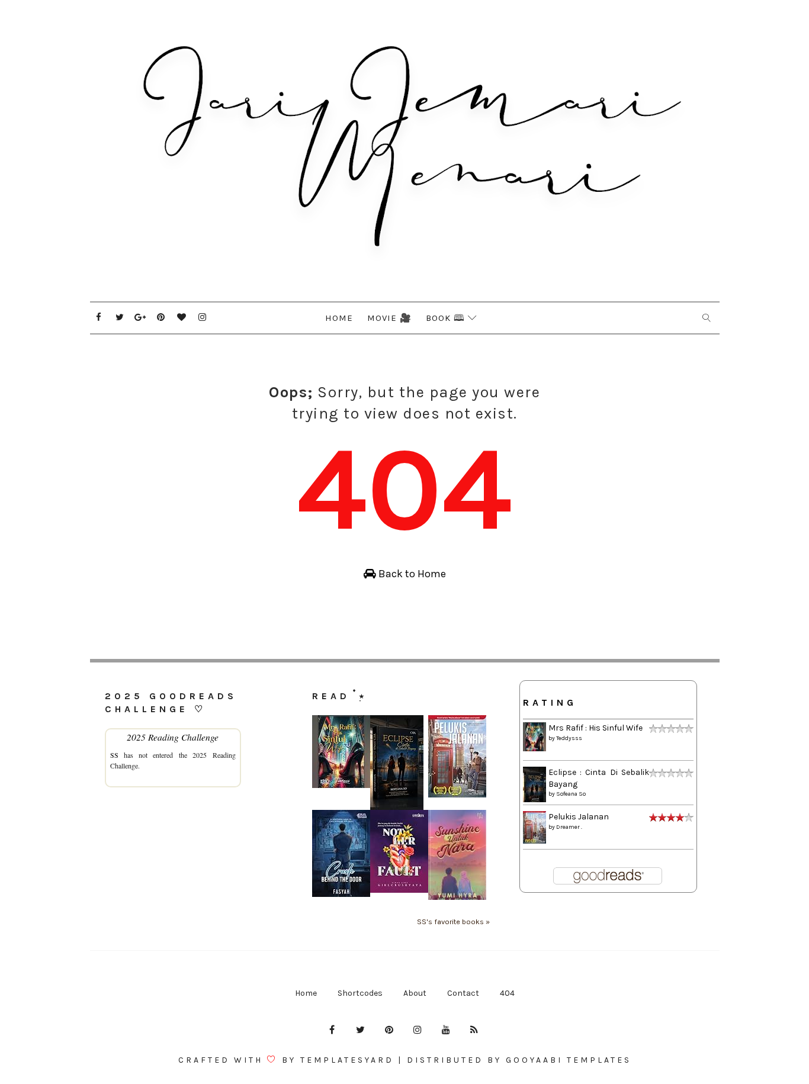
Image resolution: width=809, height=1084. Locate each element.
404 (507, 993)
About (414, 993)
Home (339, 318)
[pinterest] (161, 317)
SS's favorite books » (453, 921)
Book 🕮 (445, 318)
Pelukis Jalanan (578, 817)
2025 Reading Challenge (173, 737)
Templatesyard (347, 1060)
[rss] (474, 1030)
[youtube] (446, 1030)
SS (114, 755)
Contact (463, 993)
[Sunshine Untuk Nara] (457, 854)
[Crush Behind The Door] (341, 853)
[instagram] (202, 317)
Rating (550, 702)
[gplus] (140, 317)
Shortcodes (360, 993)
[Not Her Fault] (399, 850)
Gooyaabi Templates (568, 1060)
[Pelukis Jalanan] (457, 756)
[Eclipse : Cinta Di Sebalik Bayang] (396, 762)
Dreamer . (569, 827)
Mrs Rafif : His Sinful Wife (595, 728)
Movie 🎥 (389, 318)
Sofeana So (571, 793)
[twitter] (120, 317)
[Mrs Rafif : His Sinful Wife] (341, 751)
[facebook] (99, 317)
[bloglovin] (182, 317)
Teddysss (569, 738)
